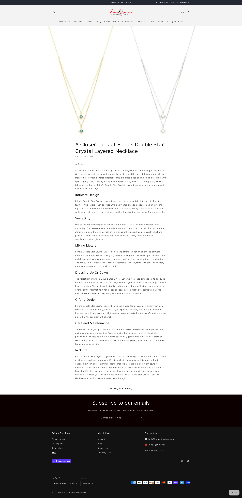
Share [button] (80, 164)
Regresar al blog (123, 388)
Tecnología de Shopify (79, 492)
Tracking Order (105, 452)
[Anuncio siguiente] (148, 2)
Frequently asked (59, 439)
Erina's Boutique (64, 492)
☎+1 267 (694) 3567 (156, 444)
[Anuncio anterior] (94, 2)
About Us (102, 439)
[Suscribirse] (141, 418)
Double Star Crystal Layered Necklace (95, 177)
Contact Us (103, 448)
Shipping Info (58, 444)
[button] (54, 12)
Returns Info (57, 448)
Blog (54, 452)
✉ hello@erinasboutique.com (160, 439)
